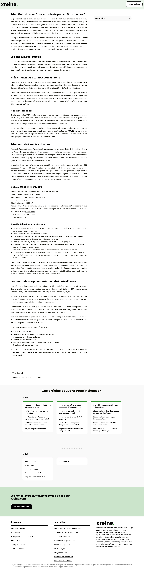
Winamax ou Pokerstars (63, 556)
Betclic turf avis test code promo (67, 528)
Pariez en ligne (134, 4)
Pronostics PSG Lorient (63, 560)
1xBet (25, 397)
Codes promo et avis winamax (66, 532)
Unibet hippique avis (62, 544)
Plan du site (15, 540)
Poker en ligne (59, 548)
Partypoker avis (60, 552)
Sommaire (100, 18)
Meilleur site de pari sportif (64, 540)
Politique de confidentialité (22, 536)
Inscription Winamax (62, 536)
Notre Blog (15, 532)
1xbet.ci (30, 331)
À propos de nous (18, 544)
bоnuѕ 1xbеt (30, 211)
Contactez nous (17, 548)
